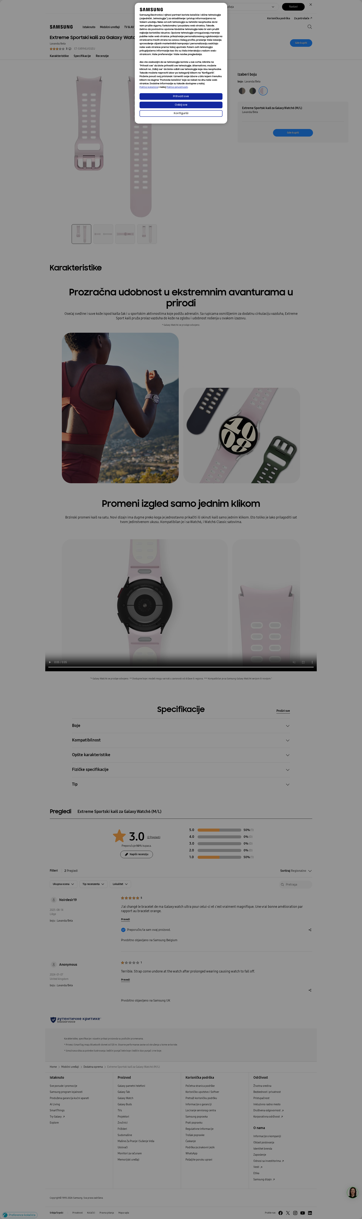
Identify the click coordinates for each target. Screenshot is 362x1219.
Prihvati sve (181, 96)
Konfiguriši (181, 113)
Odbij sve (181, 105)
